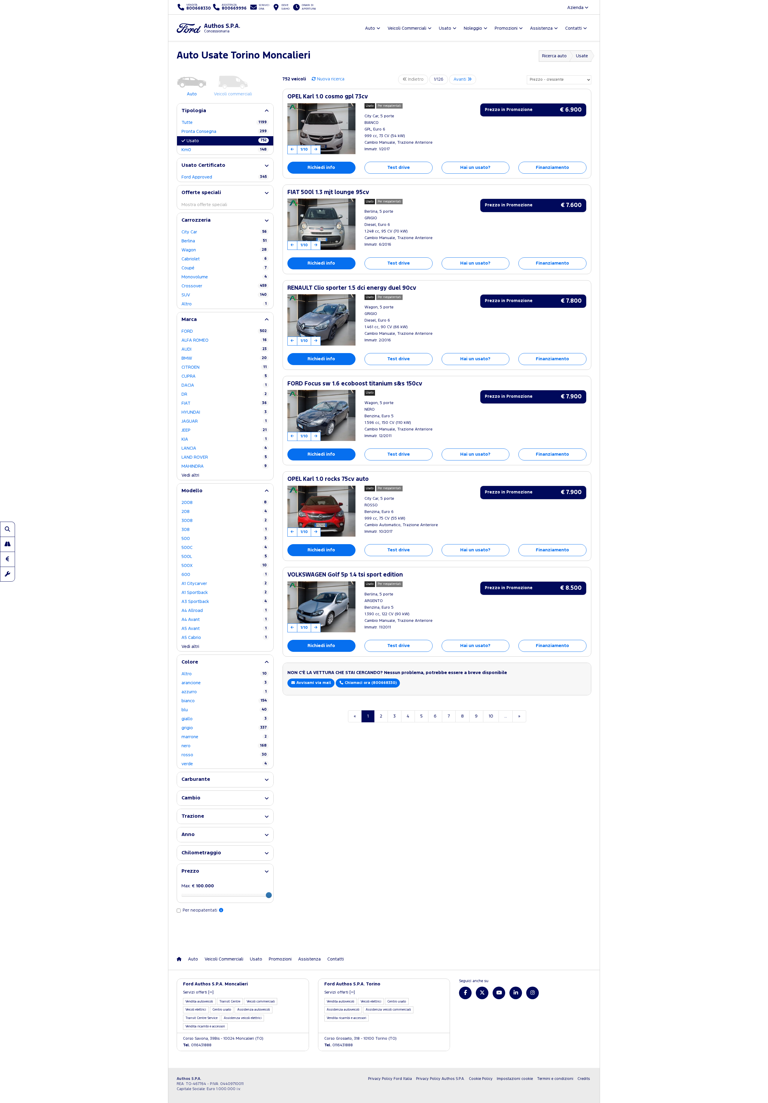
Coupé (224, 268)
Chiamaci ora (370, 683)
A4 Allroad (224, 611)
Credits (584, 1079)
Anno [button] (188, 834)
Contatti (335, 959)
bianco (224, 701)
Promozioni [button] (506, 28)
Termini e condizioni (555, 1079)
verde (224, 764)
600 (224, 575)
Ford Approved (224, 177)
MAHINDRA (224, 466)
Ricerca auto (554, 56)
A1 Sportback (224, 593)
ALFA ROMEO (224, 340)
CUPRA (224, 376)
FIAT (224, 403)
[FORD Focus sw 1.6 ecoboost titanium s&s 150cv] (321, 415)
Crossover (224, 286)
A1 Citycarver (224, 584)
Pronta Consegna (224, 131)
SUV (224, 295)
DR (224, 394)
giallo (224, 719)
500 (224, 539)
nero (224, 746)
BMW (224, 358)
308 (224, 530)
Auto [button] (370, 28)
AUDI (224, 349)
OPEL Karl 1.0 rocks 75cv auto (328, 479)
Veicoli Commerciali (224, 959)
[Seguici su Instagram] (532, 993)
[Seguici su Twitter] (482, 993)
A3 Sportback (224, 602)
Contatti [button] (573, 28)
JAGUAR (224, 421)
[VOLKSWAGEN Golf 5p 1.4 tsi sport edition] (321, 606)
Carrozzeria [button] (196, 220)
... (505, 716)
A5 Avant (224, 629)
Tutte (224, 122)
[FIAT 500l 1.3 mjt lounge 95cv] (321, 224)
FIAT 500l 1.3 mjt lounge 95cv (328, 192)
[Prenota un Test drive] (7, 544)
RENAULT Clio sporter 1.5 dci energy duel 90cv (351, 288)
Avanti (460, 79)
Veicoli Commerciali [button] (407, 28)
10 (491, 716)
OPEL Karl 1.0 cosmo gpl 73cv (327, 96)
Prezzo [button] (190, 871)
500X (224, 566)
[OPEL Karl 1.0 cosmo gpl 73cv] (321, 128)
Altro (224, 304)
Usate (582, 56)
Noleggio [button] (473, 28)
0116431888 (197, 1045)
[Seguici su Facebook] (465, 993)
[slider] (269, 895)
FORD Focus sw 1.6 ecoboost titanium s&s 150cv (354, 383)
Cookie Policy (481, 1079)
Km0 (224, 150)
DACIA (224, 385)
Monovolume (224, 277)
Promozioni (280, 959)
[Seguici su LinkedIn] (515, 993)
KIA (224, 439)
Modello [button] (192, 491)
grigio (224, 728)
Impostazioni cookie (515, 1079)
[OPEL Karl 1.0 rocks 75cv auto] (321, 511)
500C (224, 548)
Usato (227, 141)
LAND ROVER (224, 457)
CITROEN (224, 367)
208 (224, 512)
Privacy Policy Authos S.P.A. (440, 1079)
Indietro (415, 79)
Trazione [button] (193, 816)
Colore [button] (190, 662)
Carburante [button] (196, 779)
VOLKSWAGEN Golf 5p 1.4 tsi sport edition (345, 574)
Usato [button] (445, 28)
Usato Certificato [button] (203, 165)
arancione (224, 683)
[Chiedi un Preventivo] (7, 559)
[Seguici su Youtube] (499, 993)
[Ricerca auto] (7, 529)
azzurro (224, 692)
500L (224, 557)
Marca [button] (189, 319)
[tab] (225, 110)
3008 (224, 521)
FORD (224, 331)
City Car (224, 232)
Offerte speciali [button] (201, 192)
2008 (224, 503)
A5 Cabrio (224, 638)
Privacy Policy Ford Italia (390, 1079)
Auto (193, 959)
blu (224, 710)
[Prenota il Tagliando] (7, 574)
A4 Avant (224, 620)
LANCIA (224, 448)
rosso (224, 755)
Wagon (224, 250)
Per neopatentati (200, 910)
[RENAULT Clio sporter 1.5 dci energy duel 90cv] (321, 319)
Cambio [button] (191, 798)
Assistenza (309, 959)
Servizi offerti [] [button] (198, 992)
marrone (224, 737)
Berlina (224, 241)
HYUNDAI (224, 412)
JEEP (224, 430)
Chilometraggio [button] (201, 853)
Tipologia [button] (194, 111)
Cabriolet (224, 259)
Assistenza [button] (541, 28)
